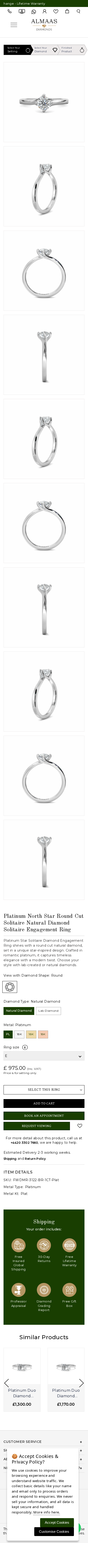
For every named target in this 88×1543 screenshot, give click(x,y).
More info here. (46, 1512)
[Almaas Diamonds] (44, 24)
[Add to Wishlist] (80, 1126)
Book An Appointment (44, 1115)
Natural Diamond (19, 1010)
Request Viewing (36, 1126)
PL (8, 1034)
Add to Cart (44, 1103)
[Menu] (14, 25)
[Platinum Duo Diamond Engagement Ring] (22, 1366)
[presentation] (6, 1383)
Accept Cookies (57, 1522)
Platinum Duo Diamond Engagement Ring (22, 1393)
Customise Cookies (54, 1531)
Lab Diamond (48, 1010)
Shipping (10, 1158)
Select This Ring (44, 1089)
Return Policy (35, 1158)
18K (19, 1034)
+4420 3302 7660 (24, 1142)
